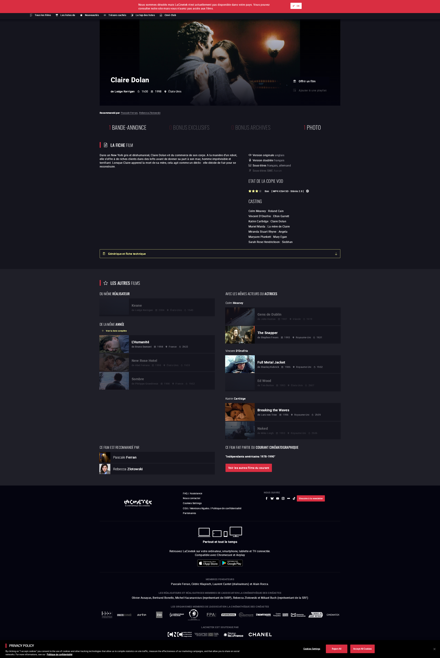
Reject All (336, 648)
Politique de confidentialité (59, 654)
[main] (220, 649)
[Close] (434, 649)
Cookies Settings (311, 648)
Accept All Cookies (362, 648)
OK (298, 5)
